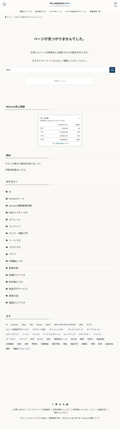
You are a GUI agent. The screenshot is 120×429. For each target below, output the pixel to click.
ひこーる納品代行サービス (17, 329)
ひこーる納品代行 (99, 409)
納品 (65, 343)
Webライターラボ (18, 212)
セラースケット (12, 334)
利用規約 (46, 409)
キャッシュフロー (56, 329)
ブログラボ (15, 247)
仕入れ (40, 339)
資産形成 (13, 295)
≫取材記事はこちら (15, 169)
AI (10, 191)
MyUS (48, 324)
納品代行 (74, 343)
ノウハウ (36, 334)
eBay (24, 324)
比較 (19, 343)
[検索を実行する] (112, 70)
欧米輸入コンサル (80, 409)
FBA (31, 324)
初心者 (74, 339)
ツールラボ (15, 240)
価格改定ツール (60, 339)
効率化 (90, 339)
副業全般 (13, 268)
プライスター (84, 334)
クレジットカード (75, 329)
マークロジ (11, 339)
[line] (56, 404)
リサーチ (23, 339)
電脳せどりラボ (17, 302)
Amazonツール (17, 198)
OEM (81, 324)
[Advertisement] (60, 375)
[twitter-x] (53, 404)
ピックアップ (69, 334)
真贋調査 (45, 343)
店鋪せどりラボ (17, 275)
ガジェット (15, 219)
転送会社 (109, 343)
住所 (48, 339)
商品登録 (100, 339)
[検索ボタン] (4, 4)
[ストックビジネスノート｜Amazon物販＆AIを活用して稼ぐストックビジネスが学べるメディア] (60, 4)
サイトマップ (33, 409)
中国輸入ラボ (16, 261)
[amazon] (60, 404)
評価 (93, 343)
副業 (82, 339)
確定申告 (56, 343)
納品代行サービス (18, 288)
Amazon (14, 324)
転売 (100, 343)
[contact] (67, 404)
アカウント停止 (39, 329)
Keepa (39, 324)
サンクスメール (93, 329)
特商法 (34, 343)
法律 (26, 343)
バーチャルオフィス (51, 334)
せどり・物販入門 (18, 233)
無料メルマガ (60, 412)
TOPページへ (60, 81)
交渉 (32, 339)
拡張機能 (10, 343)
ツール (25, 334)
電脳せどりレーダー (21, 348)
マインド (97, 334)
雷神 (8, 348)
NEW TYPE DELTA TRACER (65, 324)
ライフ (12, 254)
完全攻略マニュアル (61, 409)
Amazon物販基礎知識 (20, 205)
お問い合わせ (19, 409)
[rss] (63, 404)
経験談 (84, 343)
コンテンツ (15, 226)
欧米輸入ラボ (16, 281)
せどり (89, 324)
